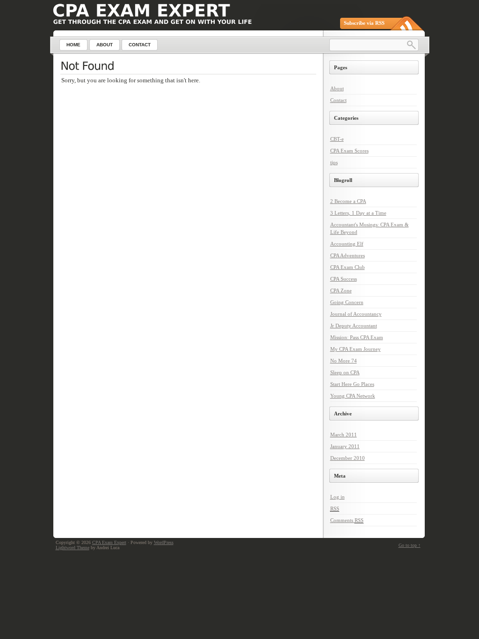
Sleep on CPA (345, 372)
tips (334, 162)
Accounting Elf (346, 244)
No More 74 (343, 360)
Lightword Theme (72, 547)
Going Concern (346, 302)
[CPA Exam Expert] (141, 10)
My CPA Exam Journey (355, 349)
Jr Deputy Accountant (353, 325)
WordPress (164, 542)
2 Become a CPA (348, 201)
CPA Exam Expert (109, 542)
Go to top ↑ (410, 545)
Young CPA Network (352, 396)
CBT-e (337, 139)
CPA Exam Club (347, 267)
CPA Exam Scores (349, 150)
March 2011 (343, 434)
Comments (346, 520)
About (337, 88)
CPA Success (343, 279)
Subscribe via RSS (364, 23)
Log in (337, 497)
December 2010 (347, 458)
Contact (338, 100)
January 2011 (345, 446)
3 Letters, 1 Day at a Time (358, 213)
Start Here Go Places (352, 384)
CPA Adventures (347, 255)
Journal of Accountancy (356, 314)
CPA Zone (341, 290)
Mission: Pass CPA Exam (356, 337)
